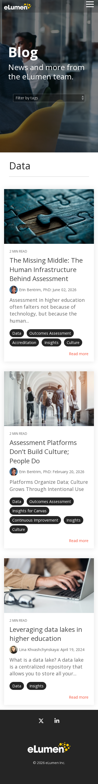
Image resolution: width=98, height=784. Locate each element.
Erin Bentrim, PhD (35, 289)
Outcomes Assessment (50, 333)
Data (16, 333)
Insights (51, 342)
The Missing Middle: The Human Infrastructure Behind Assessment (46, 269)
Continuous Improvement (35, 520)
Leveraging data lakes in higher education (46, 634)
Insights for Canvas (29, 510)
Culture (73, 342)
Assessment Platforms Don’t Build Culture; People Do (43, 451)
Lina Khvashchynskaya (39, 649)
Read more (78, 354)
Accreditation (24, 342)
